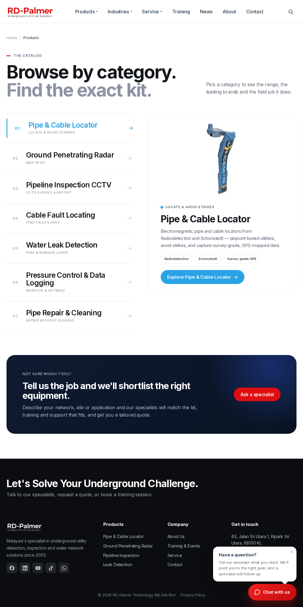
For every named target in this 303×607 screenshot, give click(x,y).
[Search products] (290, 11)
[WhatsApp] (64, 568)
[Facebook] (12, 568)
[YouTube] (38, 568)
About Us (176, 536)
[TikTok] (51, 568)
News (206, 12)
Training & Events (183, 545)
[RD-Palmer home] (30, 12)
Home (12, 38)
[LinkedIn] (25, 568)
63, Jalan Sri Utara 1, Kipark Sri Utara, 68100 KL (260, 539)
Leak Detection (117, 564)
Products (86, 12)
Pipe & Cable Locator (123, 536)
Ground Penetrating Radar (128, 545)
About (229, 12)
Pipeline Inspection (121, 555)
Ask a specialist (257, 394)
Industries (120, 12)
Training (181, 12)
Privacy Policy (193, 595)
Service (152, 12)
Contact (254, 12)
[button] (254, 564)
